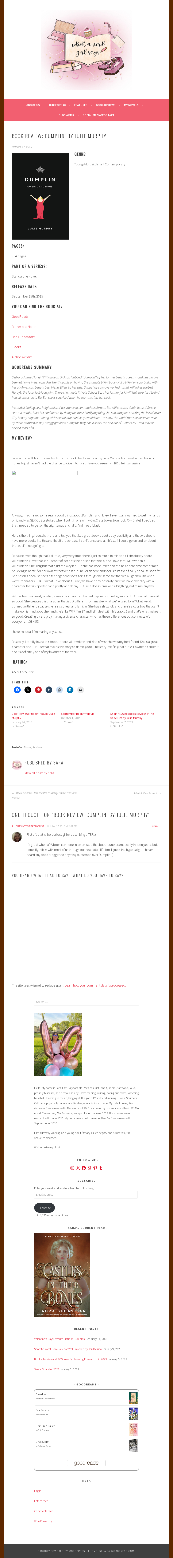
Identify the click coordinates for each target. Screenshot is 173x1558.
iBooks (16, 347)
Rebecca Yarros (44, 1446)
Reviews (37, 747)
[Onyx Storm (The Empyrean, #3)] (133, 1451)
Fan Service (42, 1410)
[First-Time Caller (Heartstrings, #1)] (133, 1435)
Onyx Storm (42, 1442)
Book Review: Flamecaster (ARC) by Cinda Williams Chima (44, 796)
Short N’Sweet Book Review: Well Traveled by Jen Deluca (68, 1349)
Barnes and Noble (24, 326)
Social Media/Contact (99, 115)
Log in (37, 1491)
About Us (33, 105)
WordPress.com (122, 1551)
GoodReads (20, 316)
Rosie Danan (43, 1414)
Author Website (22, 357)
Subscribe (45, 1208)
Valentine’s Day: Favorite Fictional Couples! (59, 1339)
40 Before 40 (57, 105)
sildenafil (98, 164)
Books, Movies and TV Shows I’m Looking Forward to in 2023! (70, 1359)
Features (80, 105)
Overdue (40, 1394)
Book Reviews (105, 105)
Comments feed (43, 1511)
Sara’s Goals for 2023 (46, 1369)
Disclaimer (66, 115)
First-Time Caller (44, 1426)
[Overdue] (133, 1403)
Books (27, 747)
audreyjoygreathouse (28, 826)
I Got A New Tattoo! (146, 793)
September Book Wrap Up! (78, 714)
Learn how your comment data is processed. (95, 985)
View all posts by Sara (39, 773)
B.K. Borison (43, 1430)
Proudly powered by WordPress (61, 1551)
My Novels (131, 105)
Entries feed (41, 1501)
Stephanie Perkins (46, 1398)
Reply (155, 826)
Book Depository (23, 337)
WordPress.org (43, 1521)
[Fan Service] (133, 1419)
